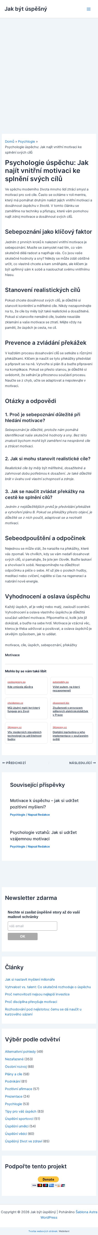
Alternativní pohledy (20, 1052)
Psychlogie (17, 814)
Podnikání (12, 1081)
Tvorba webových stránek (42, 1231)
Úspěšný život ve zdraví (23, 1141)
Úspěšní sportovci (19, 1119)
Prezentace (13, 1096)
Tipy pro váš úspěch (20, 1111)
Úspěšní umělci (16, 1126)
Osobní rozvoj (16, 1067)
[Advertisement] (49, 69)
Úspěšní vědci (16, 1134)
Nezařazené (14, 1059)
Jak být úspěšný (26, 8)
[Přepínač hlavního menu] (88, 9)
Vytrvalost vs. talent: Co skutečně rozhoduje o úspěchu (48, 987)
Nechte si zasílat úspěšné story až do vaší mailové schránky (44, 914)
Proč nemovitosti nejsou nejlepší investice (37, 994)
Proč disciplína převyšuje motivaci (31, 1002)
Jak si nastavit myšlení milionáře (30, 979)
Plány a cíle (13, 1074)
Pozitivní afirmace (18, 1089)
